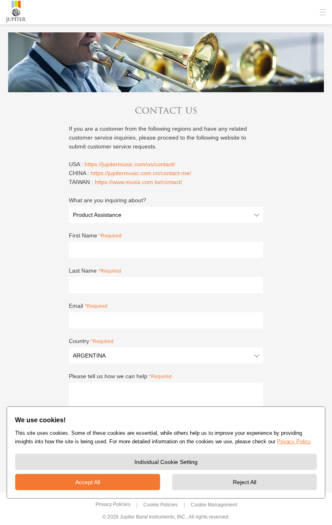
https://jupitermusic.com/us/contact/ (130, 164)
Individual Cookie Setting (166, 462)
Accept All (87, 482)
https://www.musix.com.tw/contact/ (138, 182)
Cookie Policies (160, 504)
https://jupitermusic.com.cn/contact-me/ (141, 173)
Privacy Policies (113, 504)
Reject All (244, 482)
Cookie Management (214, 504)
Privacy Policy (294, 441)
